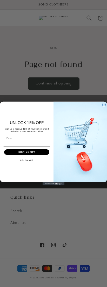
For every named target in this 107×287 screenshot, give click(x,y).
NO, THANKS (26, 160)
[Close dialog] (104, 104)
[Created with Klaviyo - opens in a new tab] (54, 184)
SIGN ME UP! (26, 152)
